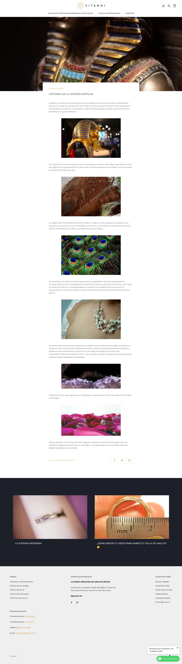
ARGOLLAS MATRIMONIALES (109, 13)
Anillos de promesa (164, 590)
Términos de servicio (19, 598)
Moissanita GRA (162, 586)
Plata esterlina (162, 594)
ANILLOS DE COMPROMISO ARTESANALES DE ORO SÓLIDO (70, 13)
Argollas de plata (163, 598)
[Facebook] (71, 602)
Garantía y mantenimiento (21, 582)
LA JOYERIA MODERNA (28, 543)
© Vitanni (13, 656)
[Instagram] (77, 602)
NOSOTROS (129, 13)
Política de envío (17, 590)
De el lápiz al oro (163, 602)
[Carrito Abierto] (174, 5)
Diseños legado (162, 582)
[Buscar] (169, 5)
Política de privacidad (19, 586)
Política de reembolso (19, 594)
